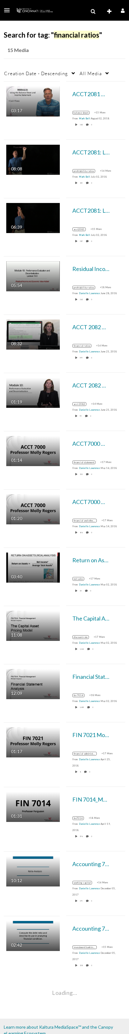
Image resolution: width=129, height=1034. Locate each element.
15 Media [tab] (18, 50)
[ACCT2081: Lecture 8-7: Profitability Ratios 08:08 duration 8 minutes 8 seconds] (33, 159)
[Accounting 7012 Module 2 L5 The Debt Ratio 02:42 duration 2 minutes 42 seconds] (33, 935)
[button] (9, 10)
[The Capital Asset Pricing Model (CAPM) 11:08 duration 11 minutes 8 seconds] (33, 625)
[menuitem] (93, 11)
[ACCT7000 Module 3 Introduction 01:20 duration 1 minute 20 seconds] (33, 508)
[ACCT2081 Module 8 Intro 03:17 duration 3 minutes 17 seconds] (33, 100)
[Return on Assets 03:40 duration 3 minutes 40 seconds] (33, 566)
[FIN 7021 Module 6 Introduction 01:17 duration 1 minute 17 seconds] (33, 741)
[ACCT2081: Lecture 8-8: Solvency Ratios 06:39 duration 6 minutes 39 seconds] (33, 217)
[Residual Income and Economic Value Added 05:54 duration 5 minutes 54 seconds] (33, 275)
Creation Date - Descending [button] (36, 73)
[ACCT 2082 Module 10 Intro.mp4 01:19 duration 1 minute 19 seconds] (33, 392)
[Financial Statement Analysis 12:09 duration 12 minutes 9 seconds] (33, 683)
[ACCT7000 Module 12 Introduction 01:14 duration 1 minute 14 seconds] (33, 450)
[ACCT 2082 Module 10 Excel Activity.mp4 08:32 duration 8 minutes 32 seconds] (33, 333)
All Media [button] (91, 73)
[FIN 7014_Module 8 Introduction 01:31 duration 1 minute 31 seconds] (33, 806)
